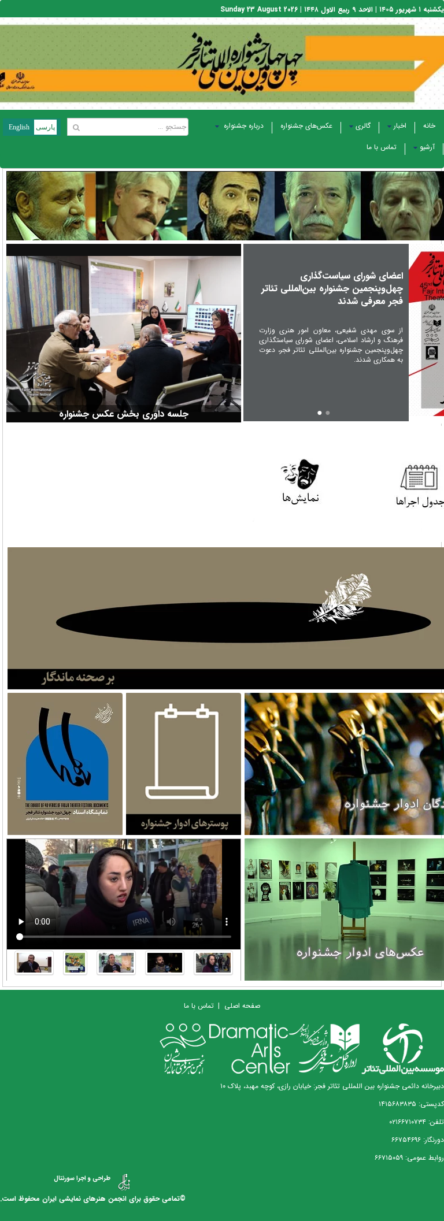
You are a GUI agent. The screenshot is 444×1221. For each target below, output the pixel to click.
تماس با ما (382, 147)
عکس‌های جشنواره (306, 125)
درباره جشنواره (242, 125)
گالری (363, 125)
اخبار (400, 125)
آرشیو (427, 147)
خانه (429, 125)
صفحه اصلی (242, 1005)
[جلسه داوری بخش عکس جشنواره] (123, 334)
